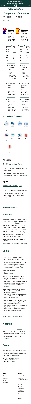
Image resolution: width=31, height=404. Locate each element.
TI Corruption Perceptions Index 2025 (11, 31)
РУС (2, 5)
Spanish (22, 267)
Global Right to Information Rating (11, 85)
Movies (19, 394)
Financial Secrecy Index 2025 (8, 48)
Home (4, 373)
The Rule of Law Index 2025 (12, 67)
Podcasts (20, 396)
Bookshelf (20, 398)
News (4, 376)
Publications (20, 384)
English (17, 223)
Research (5, 378)
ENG (4, 5)
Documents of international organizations (21, 390)
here (27, 175)
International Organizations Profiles (23, 378)
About (4, 380)
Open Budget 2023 (14, 47)
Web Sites (20, 386)
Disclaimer (5, 382)
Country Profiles (21, 376)
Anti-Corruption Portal (15, 9)
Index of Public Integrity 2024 (12, 100)
